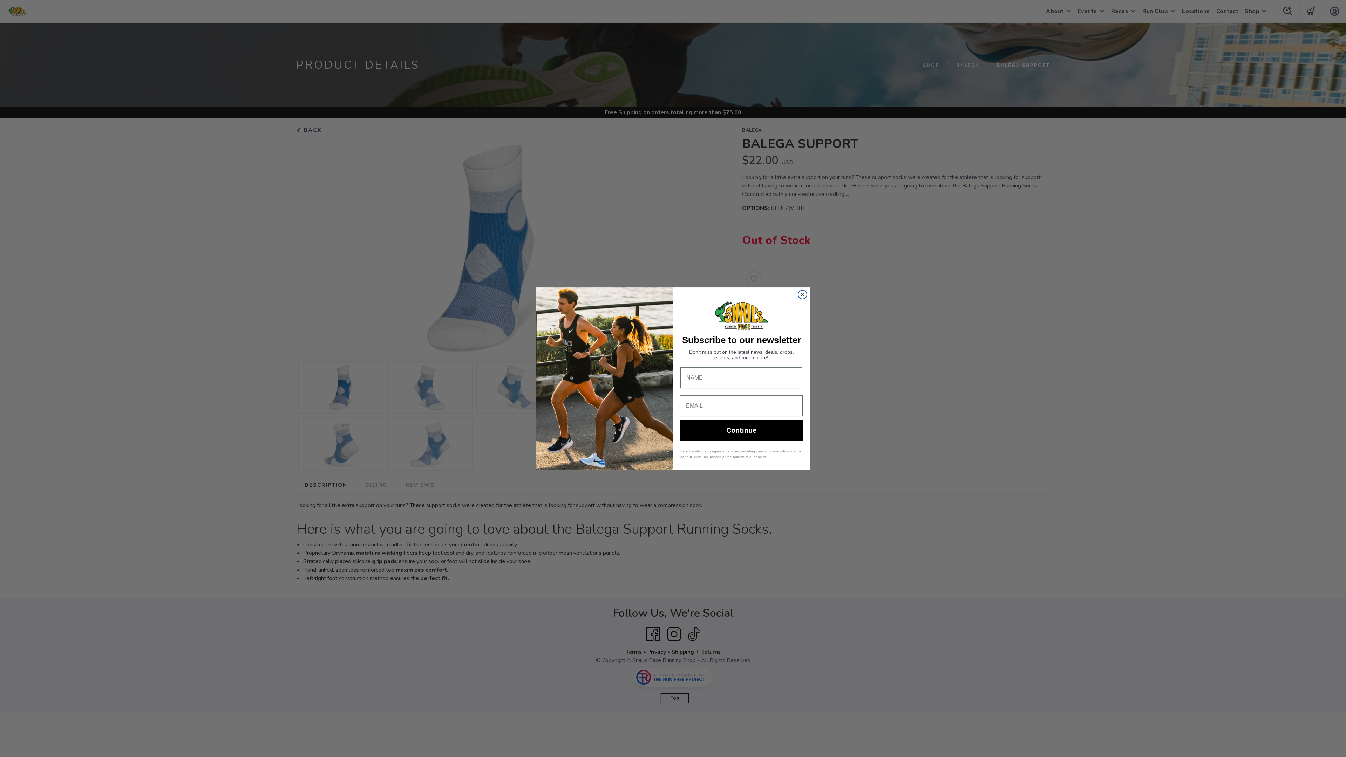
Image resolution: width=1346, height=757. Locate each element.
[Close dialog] (802, 294)
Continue (741, 430)
